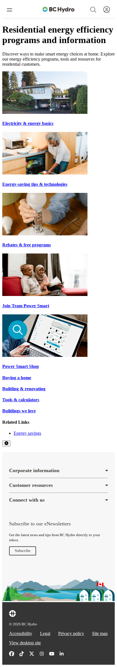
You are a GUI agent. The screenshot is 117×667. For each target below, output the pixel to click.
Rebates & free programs (26, 244)
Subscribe (22, 551)
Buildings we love (19, 410)
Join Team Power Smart (25, 305)
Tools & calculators (20, 399)
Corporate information (34, 470)
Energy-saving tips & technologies (34, 184)
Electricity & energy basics (27, 123)
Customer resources (31, 485)
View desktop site (25, 642)
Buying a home (16, 377)
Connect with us (27, 500)
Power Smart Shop (20, 366)
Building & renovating (23, 388)
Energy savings (27, 433)
